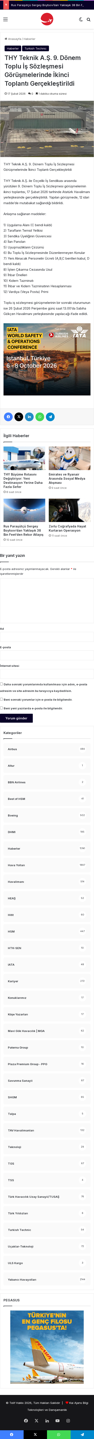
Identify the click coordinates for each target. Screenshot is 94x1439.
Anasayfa (14, 39)
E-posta (5, 647)
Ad (2, 628)
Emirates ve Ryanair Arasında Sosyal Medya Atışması (67, 478)
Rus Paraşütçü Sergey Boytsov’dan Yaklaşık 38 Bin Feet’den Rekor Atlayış (23, 530)
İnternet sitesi (9, 665)
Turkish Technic (35, 48)
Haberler (29, 39)
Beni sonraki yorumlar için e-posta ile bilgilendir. (38, 699)
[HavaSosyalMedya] (47, 19)
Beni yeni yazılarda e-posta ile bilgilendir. (33, 708)
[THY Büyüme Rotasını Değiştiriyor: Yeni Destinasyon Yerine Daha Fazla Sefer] (24, 458)
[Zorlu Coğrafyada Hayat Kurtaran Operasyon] (70, 510)
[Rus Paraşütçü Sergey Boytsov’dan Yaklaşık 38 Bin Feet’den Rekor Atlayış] (24, 510)
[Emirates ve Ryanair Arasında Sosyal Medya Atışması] (70, 458)
